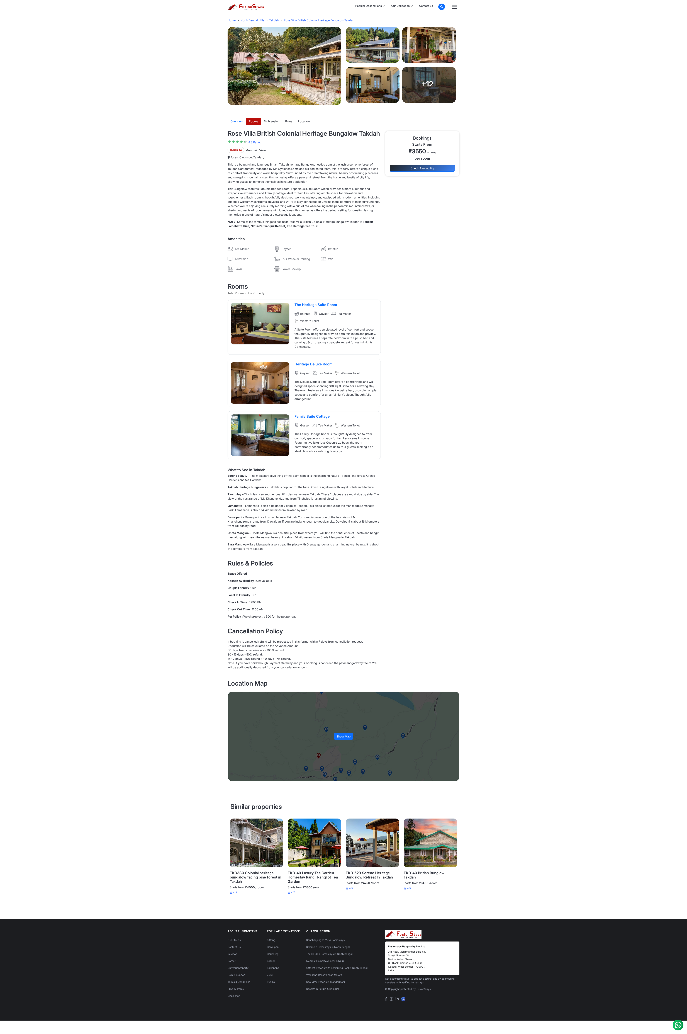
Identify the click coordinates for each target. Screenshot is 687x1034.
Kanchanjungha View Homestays (325, 939)
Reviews (232, 953)
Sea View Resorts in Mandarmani (325, 981)
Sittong (271, 939)
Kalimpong (273, 967)
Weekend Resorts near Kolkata (324, 974)
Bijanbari (272, 960)
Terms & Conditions (239, 981)
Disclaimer (234, 995)
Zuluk (270, 974)
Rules (288, 121)
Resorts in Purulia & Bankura (322, 988)
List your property (238, 967)
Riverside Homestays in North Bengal (328, 946)
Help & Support (236, 974)
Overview (236, 121)
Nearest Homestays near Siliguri (325, 960)
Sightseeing (271, 121)
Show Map (344, 736)
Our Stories (234, 939)
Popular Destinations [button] (369, 6)
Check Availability (422, 168)
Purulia (271, 981)
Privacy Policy (236, 988)
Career (231, 960)
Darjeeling (273, 953)
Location (304, 121)
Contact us (426, 6)
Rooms (253, 121)
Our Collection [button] (400, 6)
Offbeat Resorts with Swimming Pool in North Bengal (336, 967)
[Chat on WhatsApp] (678, 1025)
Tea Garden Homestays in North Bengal (329, 953)
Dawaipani (273, 946)
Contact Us (234, 946)
